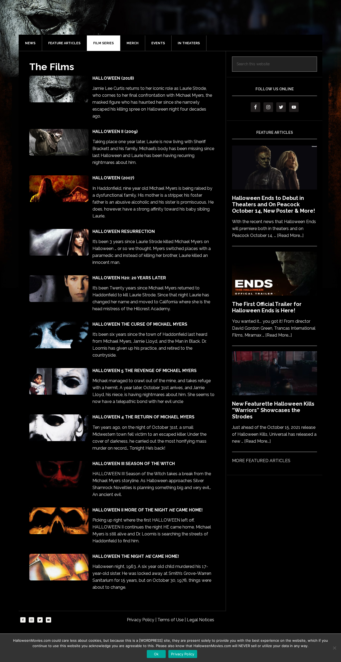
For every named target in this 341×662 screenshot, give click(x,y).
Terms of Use (171, 619)
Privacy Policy (141, 619)
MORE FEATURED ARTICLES (261, 460)
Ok (156, 654)
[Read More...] (290, 235)
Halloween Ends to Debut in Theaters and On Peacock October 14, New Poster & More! (273, 204)
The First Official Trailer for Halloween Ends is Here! (267, 307)
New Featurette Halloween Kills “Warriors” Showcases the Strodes (273, 410)
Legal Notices (200, 619)
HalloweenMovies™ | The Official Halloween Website (176, 23)
